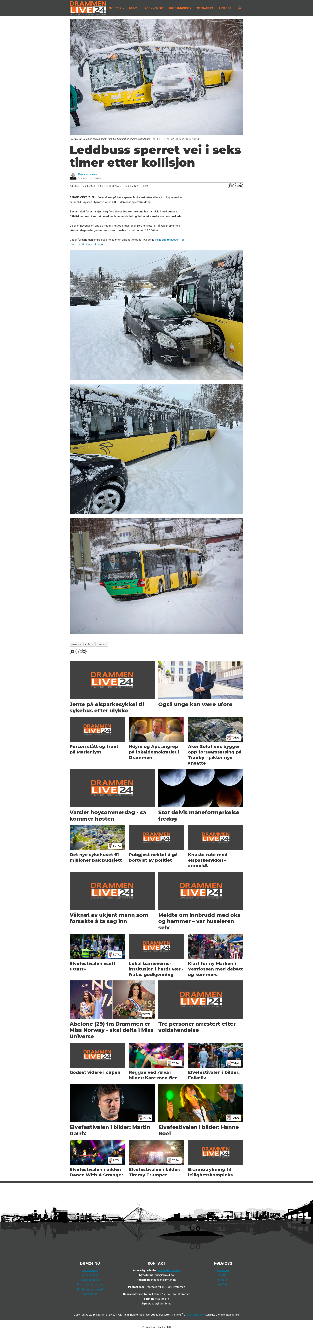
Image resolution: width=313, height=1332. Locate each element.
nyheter (76, 644)
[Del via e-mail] (240, 185)
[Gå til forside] (87, 8)
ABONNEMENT (154, 8)
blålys (89, 644)
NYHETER (115, 8)
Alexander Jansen (169, 1270)
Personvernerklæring (90, 1284)
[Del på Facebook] (230, 185)
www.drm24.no (195, 1314)
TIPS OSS (225, 8)
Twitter (223, 1275)
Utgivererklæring (90, 1279)
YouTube (223, 1284)
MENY (133, 8)
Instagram (223, 1279)
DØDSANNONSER (180, 8)
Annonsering (90, 1270)
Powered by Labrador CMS (156, 1327)
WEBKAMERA (205, 8)
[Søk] (239, 8)
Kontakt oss (90, 1294)
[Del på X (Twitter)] (235, 185)
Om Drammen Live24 (90, 1289)
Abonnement (90, 1275)
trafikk (101, 644)
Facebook (223, 1270)
